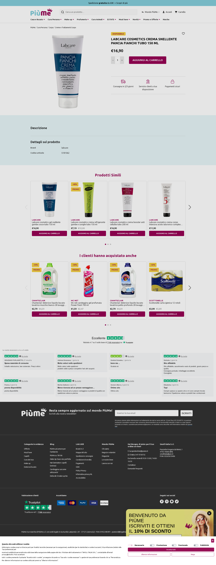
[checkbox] (130, 545)
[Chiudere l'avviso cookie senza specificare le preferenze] (212, 541)
